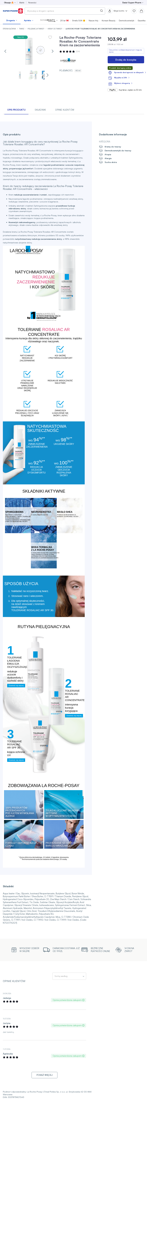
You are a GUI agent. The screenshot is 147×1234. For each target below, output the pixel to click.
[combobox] (65, 11)
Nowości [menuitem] (32, 2)
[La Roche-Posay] (68, 60)
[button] (49, 20)
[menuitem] (12, 20)
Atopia (108, 154)
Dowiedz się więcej (16, 686)
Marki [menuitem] (21, 2)
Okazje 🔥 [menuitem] (9, 2)
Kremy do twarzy (55, 29)
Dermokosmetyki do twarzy (118, 150)
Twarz (22, 29)
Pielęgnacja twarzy (36, 29)
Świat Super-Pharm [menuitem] (131, 2)
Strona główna (9, 29)
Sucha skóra (111, 162)
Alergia (108, 158)
